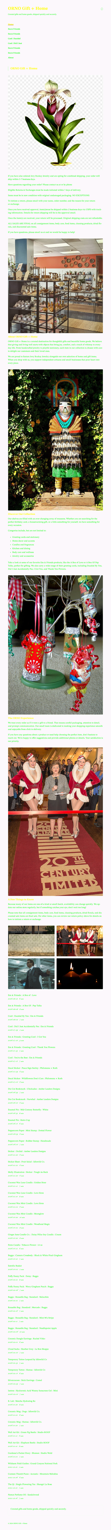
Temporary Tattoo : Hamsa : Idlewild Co (26, 1370)
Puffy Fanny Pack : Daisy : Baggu (23, 1276)
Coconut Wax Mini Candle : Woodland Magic (29, 1224)
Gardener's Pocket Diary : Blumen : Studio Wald (30, 1453)
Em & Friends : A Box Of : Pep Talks (25, 1006)
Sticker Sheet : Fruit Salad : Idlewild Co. (26, 1162)
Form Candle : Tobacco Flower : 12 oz (25, 1245)
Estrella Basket (15, 1266)
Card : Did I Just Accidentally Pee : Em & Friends (30, 1026)
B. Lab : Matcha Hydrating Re (21, 1401)
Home (11, 24)
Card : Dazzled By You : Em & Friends (25, 1016)
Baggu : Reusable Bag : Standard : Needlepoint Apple (32, 1328)
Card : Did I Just (15, 43)
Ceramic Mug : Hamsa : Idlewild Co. (25, 1422)
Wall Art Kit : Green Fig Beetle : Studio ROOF (29, 1432)
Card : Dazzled (14, 39)
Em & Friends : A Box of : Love (22, 995)
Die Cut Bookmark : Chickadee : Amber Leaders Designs (34, 1089)
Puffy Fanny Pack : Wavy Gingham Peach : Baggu (31, 1287)
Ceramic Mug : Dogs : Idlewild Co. (24, 1412)
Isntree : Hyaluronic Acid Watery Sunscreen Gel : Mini (33, 1391)
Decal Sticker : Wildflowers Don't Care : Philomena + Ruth (35, 1079)
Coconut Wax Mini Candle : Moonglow (26, 1214)
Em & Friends (14, 29)
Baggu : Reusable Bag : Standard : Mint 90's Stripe (31, 1318)
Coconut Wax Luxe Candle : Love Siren (26, 1193)
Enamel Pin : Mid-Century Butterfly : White (28, 1110)
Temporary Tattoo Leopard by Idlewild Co (27, 1359)
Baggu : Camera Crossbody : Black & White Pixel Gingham (35, 1255)
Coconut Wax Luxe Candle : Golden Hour (27, 1183)
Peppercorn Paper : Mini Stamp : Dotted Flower (30, 1131)
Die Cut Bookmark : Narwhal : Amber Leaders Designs (33, 1099)
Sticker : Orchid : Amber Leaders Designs (27, 1151)
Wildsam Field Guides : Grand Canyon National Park (33, 1464)
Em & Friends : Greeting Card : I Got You (27, 1037)
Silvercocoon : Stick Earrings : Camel (25, 1380)
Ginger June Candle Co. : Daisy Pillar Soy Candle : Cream (34, 1235)
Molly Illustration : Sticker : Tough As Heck (28, 1172)
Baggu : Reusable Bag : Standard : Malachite (28, 1297)
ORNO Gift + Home (28, 8)
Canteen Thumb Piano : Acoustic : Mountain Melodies (33, 1474)
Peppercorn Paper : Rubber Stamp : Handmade (29, 1141)
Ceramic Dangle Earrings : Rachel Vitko (26, 1339)
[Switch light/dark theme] (102, 9)
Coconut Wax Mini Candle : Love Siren (26, 1203)
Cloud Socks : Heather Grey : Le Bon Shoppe (28, 1349)
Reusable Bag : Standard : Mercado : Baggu (27, 1307)
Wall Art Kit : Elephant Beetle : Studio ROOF (28, 1443)
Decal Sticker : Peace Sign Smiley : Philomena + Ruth (32, 1068)
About (11, 58)
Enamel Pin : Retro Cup (19, 1120)
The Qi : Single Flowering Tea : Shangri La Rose (30, 1484)
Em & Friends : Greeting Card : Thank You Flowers (31, 1047)
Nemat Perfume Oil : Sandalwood (23, 1495)
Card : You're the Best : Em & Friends (25, 1058)
